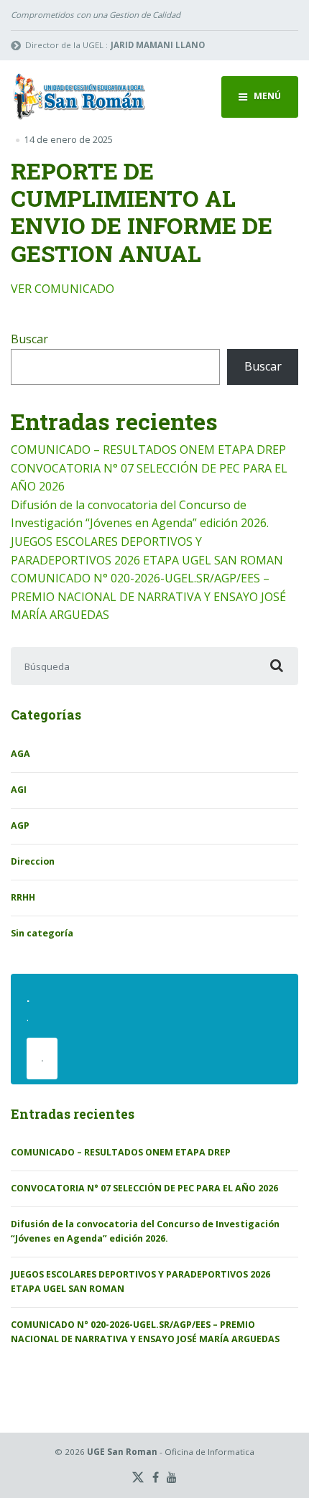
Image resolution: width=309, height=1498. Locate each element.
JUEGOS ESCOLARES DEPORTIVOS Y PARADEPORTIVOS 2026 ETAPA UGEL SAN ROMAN (140, 1281)
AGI (19, 789)
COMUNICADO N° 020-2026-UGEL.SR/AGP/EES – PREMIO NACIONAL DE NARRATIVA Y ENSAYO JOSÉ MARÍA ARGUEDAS (148, 596)
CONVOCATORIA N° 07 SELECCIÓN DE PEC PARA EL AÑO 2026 (144, 1188)
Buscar (29, 339)
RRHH (23, 897)
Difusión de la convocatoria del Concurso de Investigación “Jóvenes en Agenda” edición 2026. (145, 1231)
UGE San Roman (122, 1451)
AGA (20, 754)
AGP (20, 825)
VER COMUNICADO (62, 289)
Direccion (33, 861)
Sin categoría (42, 933)
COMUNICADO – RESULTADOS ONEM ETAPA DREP (148, 449)
